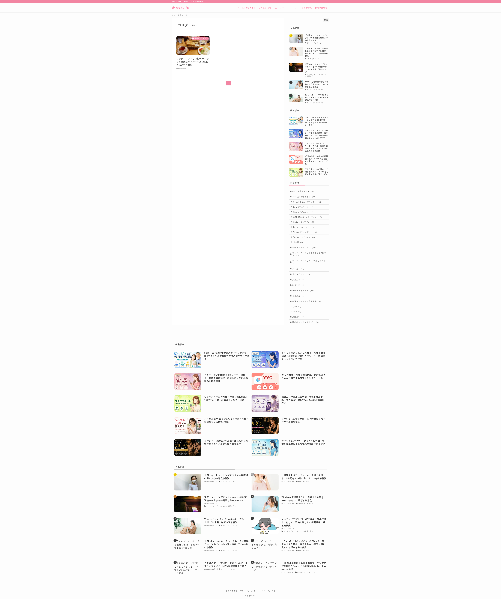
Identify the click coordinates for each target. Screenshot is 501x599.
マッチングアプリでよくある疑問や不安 (309, 254)
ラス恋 (298, 242)
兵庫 (297, 306)
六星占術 (298, 279)
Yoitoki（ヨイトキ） (304, 237)
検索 (326, 19)
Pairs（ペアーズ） (304, 227)
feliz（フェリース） (304, 207)
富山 (297, 311)
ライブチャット (301, 274)
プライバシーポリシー (249, 591)
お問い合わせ (267, 591)
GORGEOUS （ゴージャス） (308, 217)
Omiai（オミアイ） (303, 222)
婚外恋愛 (298, 296)
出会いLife (180, 7)
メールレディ (300, 268)
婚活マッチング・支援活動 (306, 301)
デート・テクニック (304, 247)
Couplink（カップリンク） (307, 202)
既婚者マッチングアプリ (305, 322)
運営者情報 (232, 591)
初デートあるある (303, 290)
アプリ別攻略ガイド (304, 196)
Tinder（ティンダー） (305, 232)
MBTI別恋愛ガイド (303, 191)
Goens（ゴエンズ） (304, 212)
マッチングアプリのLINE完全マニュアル (309, 262)
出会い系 (298, 285)
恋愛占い (298, 316)
